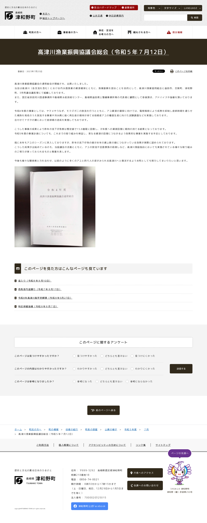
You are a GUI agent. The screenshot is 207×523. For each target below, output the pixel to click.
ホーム (18, 429)
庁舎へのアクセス (144, 472)
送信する (181, 368)
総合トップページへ (54, 18)
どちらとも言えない (116, 355)
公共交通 (98, 15)
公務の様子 (111, 429)
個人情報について (69, 445)
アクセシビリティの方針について (107, 445)
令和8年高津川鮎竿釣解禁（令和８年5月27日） (45, 297)
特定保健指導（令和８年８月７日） (38, 306)
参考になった (84, 381)
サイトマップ (163, 445)
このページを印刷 (183, 71)
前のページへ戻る (106, 410)
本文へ (46, 13)
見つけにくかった (145, 355)
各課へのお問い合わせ (146, 485)
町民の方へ (35, 429)
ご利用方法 (42, 445)
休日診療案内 (116, 15)
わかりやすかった (87, 368)
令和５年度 (130, 429)
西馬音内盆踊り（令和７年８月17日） (39, 289)
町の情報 (54, 429)
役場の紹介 (72, 429)
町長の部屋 (91, 429)
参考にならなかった (141, 381)
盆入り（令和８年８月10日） (35, 280)
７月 (146, 429)
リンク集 (141, 445)
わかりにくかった (145, 368)
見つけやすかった (87, 355)
